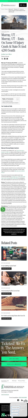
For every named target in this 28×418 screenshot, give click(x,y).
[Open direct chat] (24, 401)
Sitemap (14, 380)
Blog (6, 9)
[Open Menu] (23, 5)
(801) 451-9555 (17, 1)
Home (2, 9)
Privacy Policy (21, 380)
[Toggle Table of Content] (16, 99)
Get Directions (5, 394)
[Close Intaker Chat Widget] (27, 401)
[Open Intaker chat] (12, 417)
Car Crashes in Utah (8, 101)
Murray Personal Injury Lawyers (10, 102)
